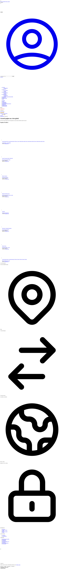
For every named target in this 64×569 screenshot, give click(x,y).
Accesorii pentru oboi (5, 141)
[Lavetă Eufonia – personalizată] (33, 132)
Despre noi (3, 529)
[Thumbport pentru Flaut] (33, 203)
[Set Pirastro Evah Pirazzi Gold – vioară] (33, 186)
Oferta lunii (11, 158)
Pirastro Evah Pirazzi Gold (5, 193)
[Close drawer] (0, 3)
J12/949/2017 (4, 540)
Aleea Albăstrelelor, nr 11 (5, 541)
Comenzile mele (4, 536)
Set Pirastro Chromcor (5, 177)
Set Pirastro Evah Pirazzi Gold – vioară (7, 195)
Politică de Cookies (4, 531)
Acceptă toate (2, 567)
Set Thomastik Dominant (5, 229)
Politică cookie (18, 564)
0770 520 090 (4, 543)
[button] (1, 77)
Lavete (18, 141)
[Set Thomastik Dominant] (33, 220)
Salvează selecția (3, 568)
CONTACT (2, 110)
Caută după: (2, 76)
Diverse (16, 141)
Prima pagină (2, 116)
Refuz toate (6, 567)
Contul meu (3, 535)
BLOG (1, 107)
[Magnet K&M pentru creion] (33, 253)
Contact (3, 532)
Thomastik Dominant (8, 228)
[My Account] (32, 75)
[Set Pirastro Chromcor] (33, 168)
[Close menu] (0, 0)
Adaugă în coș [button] (7, 143)
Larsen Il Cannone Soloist (5, 158)
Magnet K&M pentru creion (6, 260)
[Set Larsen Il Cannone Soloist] (33, 150)
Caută (13, 76)
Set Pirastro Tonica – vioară (6, 247)
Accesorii (3, 211)
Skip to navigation (2, 1)
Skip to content (8, 1)
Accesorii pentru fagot (11, 141)
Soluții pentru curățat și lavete (23, 141)
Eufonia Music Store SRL (5, 539)
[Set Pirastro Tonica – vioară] (33, 238)
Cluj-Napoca (4, 542)
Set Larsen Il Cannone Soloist (6, 159)
